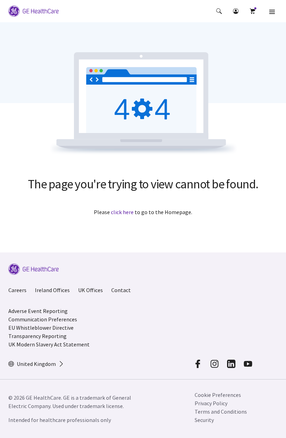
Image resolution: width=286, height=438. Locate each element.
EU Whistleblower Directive (41, 327)
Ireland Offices (52, 290)
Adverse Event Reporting (38, 310)
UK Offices (90, 290)
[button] (219, 11)
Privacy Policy (211, 403)
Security (205, 419)
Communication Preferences (42, 319)
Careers (17, 290)
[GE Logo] (33, 12)
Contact (121, 290)
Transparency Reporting (37, 336)
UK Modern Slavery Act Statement (49, 344)
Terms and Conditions (221, 411)
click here (122, 212)
